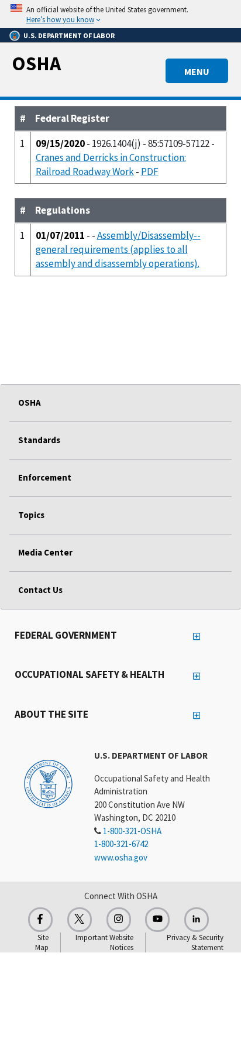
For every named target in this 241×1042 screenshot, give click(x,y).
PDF (150, 171)
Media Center (45, 552)
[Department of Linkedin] (196, 919)
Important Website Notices (104, 942)
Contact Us (40, 589)
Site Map (42, 942)
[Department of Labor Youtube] (157, 919)
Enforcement (44, 477)
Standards (39, 439)
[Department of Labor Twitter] (79, 919)
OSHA (36, 63)
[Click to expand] (120, 14)
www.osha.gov (120, 857)
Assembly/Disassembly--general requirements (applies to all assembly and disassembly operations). (118, 249)
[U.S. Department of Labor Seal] (48, 783)
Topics (31, 514)
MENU (196, 71)
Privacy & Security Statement (195, 942)
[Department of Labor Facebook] (40, 919)
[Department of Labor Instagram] (118, 919)
